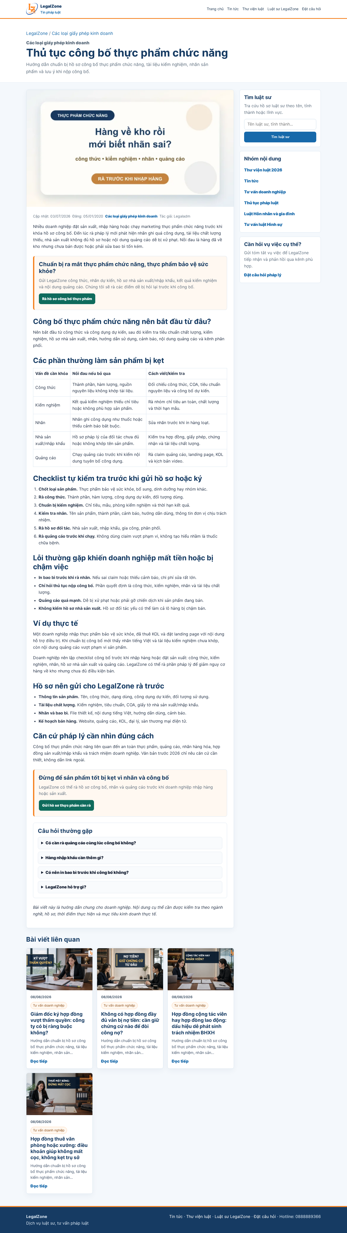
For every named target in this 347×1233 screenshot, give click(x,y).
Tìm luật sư (280, 137)
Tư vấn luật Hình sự (263, 224)
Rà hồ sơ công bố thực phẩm (67, 298)
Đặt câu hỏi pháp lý (262, 274)
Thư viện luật (253, 9)
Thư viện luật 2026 (263, 169)
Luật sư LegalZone (282, 9)
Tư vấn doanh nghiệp (265, 191)
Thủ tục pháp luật (261, 202)
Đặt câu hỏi (311, 9)
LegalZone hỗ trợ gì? (65, 886)
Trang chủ (215, 9)
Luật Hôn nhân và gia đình (269, 213)
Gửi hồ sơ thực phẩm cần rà (66, 805)
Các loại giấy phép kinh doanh (82, 33)
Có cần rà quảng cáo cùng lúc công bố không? (90, 842)
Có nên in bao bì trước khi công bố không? (87, 872)
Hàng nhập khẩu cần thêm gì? (74, 857)
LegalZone (37, 33)
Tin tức (233, 9)
